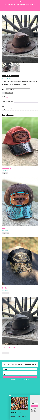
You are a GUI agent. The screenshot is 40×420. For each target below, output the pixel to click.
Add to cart (9, 92)
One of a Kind (16, 4)
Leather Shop (10, 4)
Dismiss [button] (28, 379)
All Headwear (8, 97)
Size (3, 89)
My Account (18, 6)
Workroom (22, 4)
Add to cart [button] (5, 173)
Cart (23, 6)
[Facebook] (20, 2)
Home (5, 4)
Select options (6, 233)
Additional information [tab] (8, 101)
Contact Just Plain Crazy (30, 4)
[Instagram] (22, 2)
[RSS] (18, 2)
